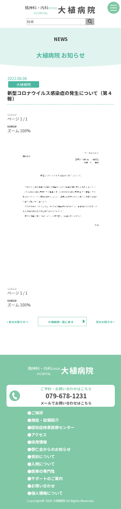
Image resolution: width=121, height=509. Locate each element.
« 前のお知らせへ (17, 322)
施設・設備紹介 (45, 420)
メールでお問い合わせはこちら (66, 403)
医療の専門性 (43, 471)
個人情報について (47, 493)
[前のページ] (9, 114)
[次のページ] (14, 114)
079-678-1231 (66, 395)
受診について (43, 456)
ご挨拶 (37, 412)
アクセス (39, 434)
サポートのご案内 (47, 478)
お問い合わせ (43, 485)
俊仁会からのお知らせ (51, 449)
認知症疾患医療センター (53, 427)
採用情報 (39, 442)
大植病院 (77, 9)
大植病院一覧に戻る (60, 322)
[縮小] (9, 126)
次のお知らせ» (105, 322)
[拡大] (14, 126)
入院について (43, 464)
